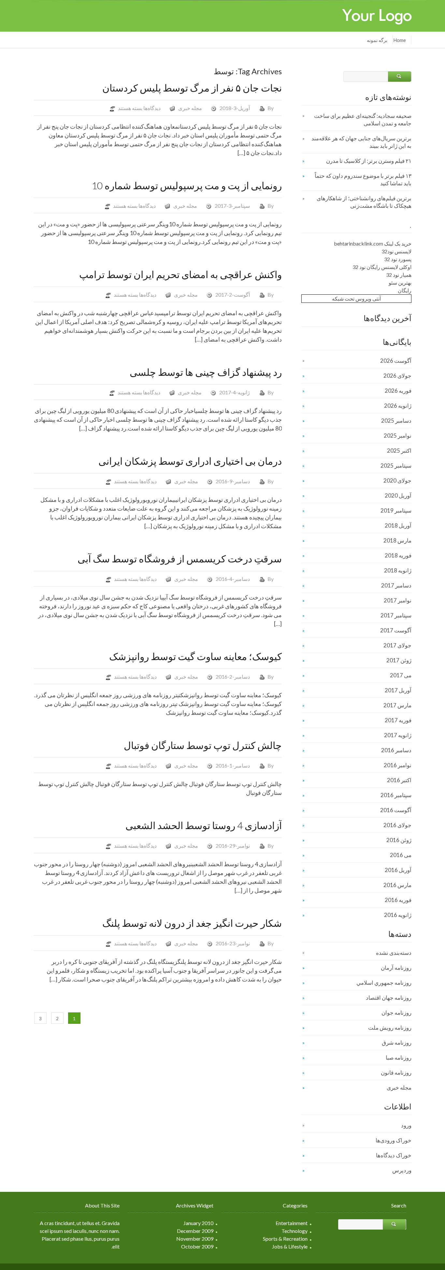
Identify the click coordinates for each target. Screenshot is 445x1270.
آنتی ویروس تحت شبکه (356, 298)
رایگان (404, 290)
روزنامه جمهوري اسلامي (383, 982)
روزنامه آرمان (396, 967)
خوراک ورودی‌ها (393, 1140)
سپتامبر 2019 (395, 510)
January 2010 (198, 1223)
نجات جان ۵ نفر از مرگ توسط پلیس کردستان (192, 87)
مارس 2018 (397, 540)
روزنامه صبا (398, 1057)
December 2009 (195, 1231)
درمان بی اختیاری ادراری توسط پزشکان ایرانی (190, 461)
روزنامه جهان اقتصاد (388, 997)
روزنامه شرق (396, 1042)
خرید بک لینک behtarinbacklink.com (372, 243)
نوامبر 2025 (397, 435)
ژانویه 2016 (397, 914)
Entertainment (292, 1223)
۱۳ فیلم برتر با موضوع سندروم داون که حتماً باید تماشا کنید (363, 179)
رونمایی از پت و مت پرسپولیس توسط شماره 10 (187, 185)
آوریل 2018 (398, 525)
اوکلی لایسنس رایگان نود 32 (381, 267)
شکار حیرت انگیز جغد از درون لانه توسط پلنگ (192, 923)
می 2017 (400, 675)
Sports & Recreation (285, 1238)
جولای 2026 (397, 375)
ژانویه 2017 (397, 735)
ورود (406, 1125)
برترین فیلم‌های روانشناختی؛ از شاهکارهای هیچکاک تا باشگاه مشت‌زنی (364, 202)
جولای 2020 (397, 480)
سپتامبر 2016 (395, 795)
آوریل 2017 (398, 690)
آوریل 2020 (398, 495)
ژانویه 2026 (397, 405)
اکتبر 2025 (399, 450)
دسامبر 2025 (396, 420)
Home (399, 40)
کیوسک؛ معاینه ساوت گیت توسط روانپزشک (195, 656)
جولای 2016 (397, 825)
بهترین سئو (400, 282)
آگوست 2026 (395, 360)
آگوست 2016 (395, 810)
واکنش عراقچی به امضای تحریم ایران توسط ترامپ (180, 274)
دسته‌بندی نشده (393, 952)
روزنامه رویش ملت (389, 1027)
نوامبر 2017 (397, 600)
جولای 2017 (397, 645)
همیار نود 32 (398, 275)
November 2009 (194, 1238)
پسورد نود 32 (397, 259)
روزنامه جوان (396, 1012)
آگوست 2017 (395, 630)
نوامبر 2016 (397, 765)
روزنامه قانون (396, 1072)
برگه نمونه (377, 40)
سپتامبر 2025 (395, 465)
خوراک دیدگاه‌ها (393, 1155)
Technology (294, 1231)
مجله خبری (190, 108)
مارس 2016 (397, 885)
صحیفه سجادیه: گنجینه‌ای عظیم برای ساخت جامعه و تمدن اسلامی (362, 119)
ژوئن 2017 (398, 660)
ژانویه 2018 (397, 570)
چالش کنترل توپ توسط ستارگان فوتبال (203, 745)
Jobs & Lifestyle (290, 1246)
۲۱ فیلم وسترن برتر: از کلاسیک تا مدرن (368, 160)
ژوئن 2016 (398, 840)
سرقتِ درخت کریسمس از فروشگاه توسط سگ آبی (180, 558)
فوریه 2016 (398, 899)
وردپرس (401, 1170)
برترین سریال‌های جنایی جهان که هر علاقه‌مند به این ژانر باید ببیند (361, 142)
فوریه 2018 (398, 555)
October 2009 (197, 1246)
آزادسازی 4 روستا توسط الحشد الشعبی (203, 825)
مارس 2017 (397, 705)
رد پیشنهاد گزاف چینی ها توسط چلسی (206, 372)
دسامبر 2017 (396, 585)
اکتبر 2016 (399, 780)
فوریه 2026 (398, 390)
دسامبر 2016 (396, 750)
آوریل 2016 (398, 870)
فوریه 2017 (398, 720)
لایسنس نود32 (396, 251)
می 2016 (400, 855)
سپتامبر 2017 (395, 615)
